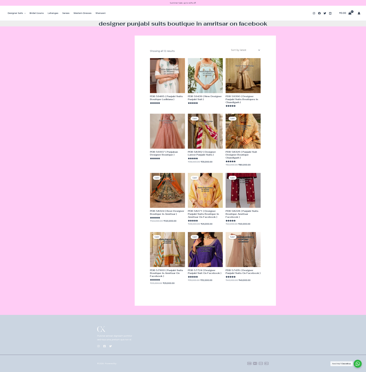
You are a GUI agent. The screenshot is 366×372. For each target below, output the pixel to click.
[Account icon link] (359, 13)
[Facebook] (319, 13)
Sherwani (101, 13)
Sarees (65, 13)
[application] (24, 13)
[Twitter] (325, 13)
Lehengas (53, 13)
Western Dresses (82, 13)
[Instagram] (314, 13)
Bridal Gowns (37, 13)
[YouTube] (330, 13)
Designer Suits (15, 13)
